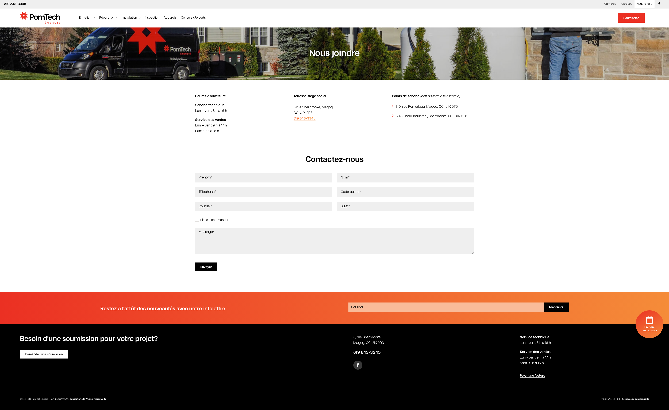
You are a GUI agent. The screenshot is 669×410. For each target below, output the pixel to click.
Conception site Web (80, 399)
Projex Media (100, 399)
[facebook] (357, 365)
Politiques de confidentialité (635, 399)
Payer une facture (532, 375)
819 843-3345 (305, 118)
